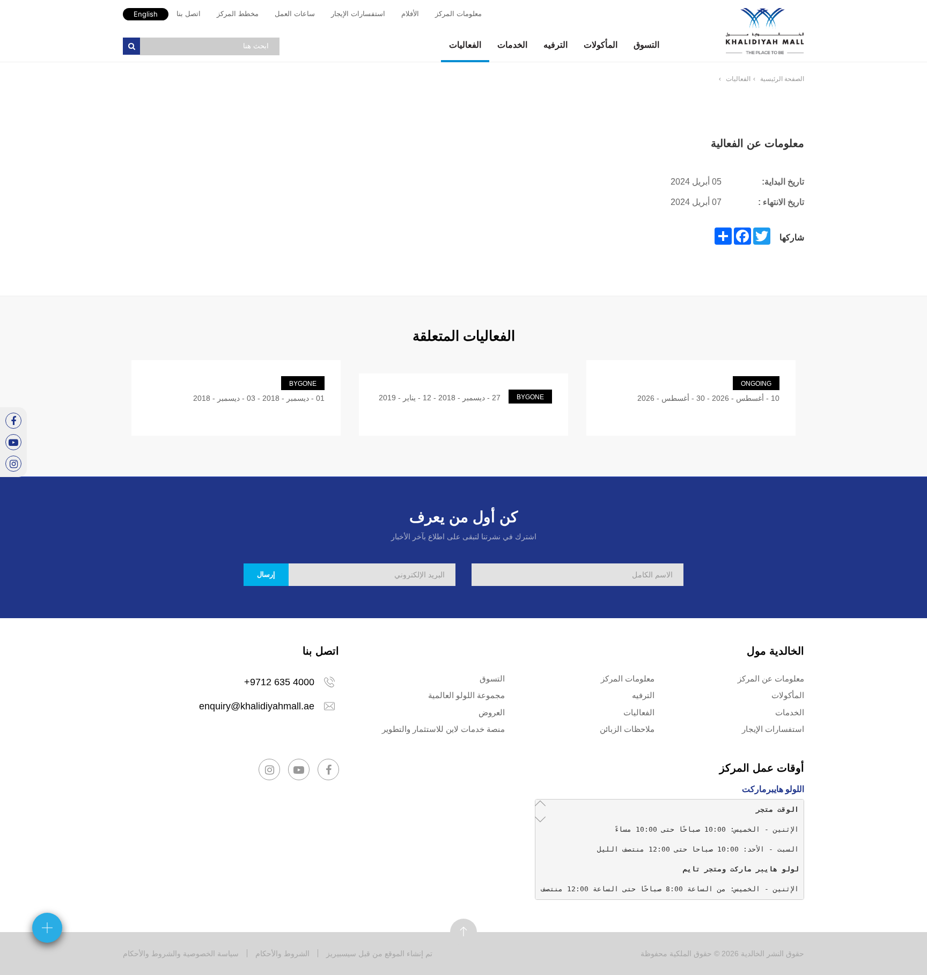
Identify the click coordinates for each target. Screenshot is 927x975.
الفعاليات (465, 44)
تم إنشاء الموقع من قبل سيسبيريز (379, 953)
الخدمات (512, 44)
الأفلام (410, 14)
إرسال (266, 574)
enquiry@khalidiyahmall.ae (256, 706)
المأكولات (600, 44)
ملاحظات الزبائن (627, 729)
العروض (492, 712)
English (146, 14)
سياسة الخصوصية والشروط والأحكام (181, 953)
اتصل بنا (188, 14)
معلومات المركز (458, 14)
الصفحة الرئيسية (782, 79)
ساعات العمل (295, 14)
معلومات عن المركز (771, 678)
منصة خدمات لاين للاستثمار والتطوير (443, 729)
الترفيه (555, 44)
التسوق (646, 44)
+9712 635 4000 (279, 682)
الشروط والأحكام (282, 953)
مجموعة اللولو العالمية (466, 695)
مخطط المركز (238, 14)
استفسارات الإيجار (358, 14)
